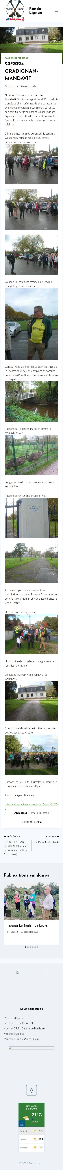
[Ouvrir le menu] (56, 10)
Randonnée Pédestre (16, 58)
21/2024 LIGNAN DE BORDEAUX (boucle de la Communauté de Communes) (16, 845)
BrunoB (14, 932)
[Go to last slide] (8, 913)
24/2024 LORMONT (47, 839)
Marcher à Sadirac (14, 1033)
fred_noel (12, 86)
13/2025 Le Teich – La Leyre (27, 925)
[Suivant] (54, 913)
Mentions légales (13, 1018)
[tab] (25, 947)
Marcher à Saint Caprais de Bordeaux (24, 1028)
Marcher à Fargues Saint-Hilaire (22, 1039)
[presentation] (31, 901)
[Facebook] (31, 1090)
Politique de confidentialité (19, 1023)
